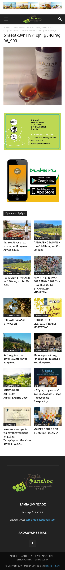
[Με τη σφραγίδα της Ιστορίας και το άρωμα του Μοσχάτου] (48, 342)
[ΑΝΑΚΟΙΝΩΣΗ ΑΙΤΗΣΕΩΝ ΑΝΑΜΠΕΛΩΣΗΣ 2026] (17, 377)
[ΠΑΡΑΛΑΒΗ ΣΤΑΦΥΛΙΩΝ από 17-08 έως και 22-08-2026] (48, 230)
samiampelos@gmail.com (40, 519)
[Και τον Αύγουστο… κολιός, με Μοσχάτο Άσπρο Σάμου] (17, 230)
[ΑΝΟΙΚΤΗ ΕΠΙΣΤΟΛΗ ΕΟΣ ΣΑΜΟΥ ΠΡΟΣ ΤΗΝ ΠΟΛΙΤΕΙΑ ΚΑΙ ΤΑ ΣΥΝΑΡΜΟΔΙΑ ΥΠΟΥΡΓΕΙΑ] (48, 265)
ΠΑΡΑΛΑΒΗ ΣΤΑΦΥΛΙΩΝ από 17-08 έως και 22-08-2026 (47, 246)
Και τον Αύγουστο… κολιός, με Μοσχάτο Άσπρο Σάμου (15, 246)
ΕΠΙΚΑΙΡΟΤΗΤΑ (24, 559)
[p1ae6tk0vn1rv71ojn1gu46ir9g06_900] (32, 104)
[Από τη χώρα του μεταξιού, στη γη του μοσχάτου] (17, 342)
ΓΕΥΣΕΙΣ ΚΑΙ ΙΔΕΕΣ (12, 238)
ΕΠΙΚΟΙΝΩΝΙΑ (41, 559)
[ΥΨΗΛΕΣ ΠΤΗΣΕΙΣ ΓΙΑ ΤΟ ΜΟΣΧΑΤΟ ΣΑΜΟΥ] (48, 416)
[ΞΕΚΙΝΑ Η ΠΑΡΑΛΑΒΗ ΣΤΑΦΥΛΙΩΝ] (17, 307)
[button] (5, 19)
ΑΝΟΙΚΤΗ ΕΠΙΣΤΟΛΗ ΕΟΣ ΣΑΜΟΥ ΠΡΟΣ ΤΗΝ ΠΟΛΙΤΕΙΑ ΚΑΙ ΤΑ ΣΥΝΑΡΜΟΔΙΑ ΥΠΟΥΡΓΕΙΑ (47, 285)
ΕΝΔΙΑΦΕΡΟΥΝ (41, 315)
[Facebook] (32, 543)
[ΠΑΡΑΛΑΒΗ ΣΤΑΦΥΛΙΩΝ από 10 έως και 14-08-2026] (17, 265)
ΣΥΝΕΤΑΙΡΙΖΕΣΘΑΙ (42, 238)
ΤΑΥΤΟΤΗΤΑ (26, 556)
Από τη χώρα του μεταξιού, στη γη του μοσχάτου (15, 359)
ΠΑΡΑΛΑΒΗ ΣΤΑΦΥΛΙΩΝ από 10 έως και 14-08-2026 (16, 281)
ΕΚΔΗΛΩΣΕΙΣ (40, 386)
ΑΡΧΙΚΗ (13, 556)
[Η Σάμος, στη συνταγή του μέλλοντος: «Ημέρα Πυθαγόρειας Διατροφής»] (48, 377)
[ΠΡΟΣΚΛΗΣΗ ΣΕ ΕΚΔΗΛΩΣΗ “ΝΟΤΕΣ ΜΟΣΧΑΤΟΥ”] (48, 307)
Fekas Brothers (52, 565)
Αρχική (6, 27)
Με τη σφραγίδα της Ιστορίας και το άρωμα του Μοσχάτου (47, 359)
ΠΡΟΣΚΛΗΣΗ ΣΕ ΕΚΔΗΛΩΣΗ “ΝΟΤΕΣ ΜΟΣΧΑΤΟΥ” (45, 324)
